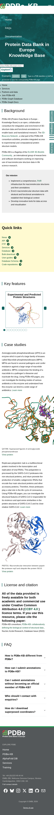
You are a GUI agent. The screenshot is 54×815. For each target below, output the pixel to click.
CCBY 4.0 (31, 609)
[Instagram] (18, 793)
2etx (23, 76)
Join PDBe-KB (8, 95)
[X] (24, 793)
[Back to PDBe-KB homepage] (20, 10)
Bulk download (8, 254)
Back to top (52, 148)
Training (7, 767)
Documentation (13, 36)
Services (6, 89)
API (3, 241)
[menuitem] (27, 85)
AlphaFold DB (10, 758)
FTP (4, 244)
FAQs (8, 28)
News (4, 237)
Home (8, 19)
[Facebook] (5, 793)
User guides (7, 258)
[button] (24, 657)
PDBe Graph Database (12, 99)
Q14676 (16, 76)
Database (6, 251)
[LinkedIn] (31, 793)
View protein (7, 455)
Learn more (17, 390)
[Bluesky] (12, 793)
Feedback (51, 128)
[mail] (43, 793)
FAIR (39, 181)
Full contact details (10, 784)
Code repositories (10, 264)
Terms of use (28, 808)
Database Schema (10, 261)
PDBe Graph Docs (10, 102)
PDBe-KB (8, 754)
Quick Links (52, 116)
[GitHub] (37, 793)
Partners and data (10, 92)
